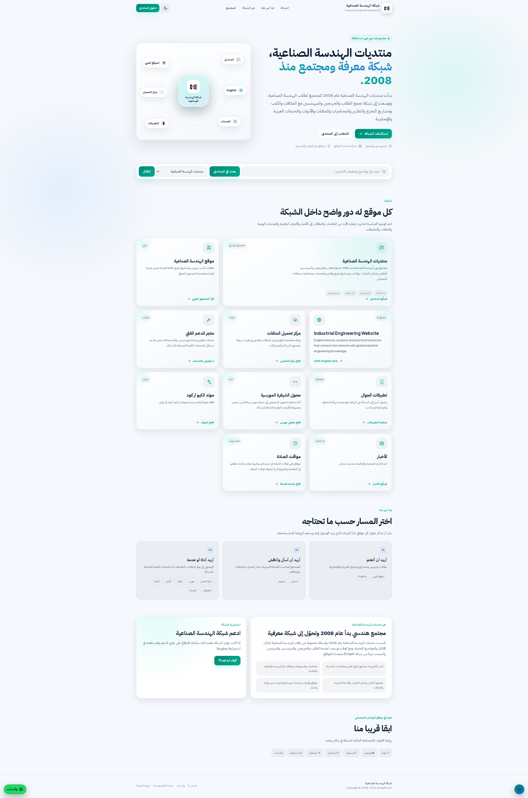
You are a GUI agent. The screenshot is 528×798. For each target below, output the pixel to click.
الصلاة (157, 581)
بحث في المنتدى (224, 171)
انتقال (147, 171)
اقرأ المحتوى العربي (203, 299)
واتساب (278, 753)
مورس (191, 581)
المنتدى (294, 581)
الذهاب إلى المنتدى (335, 133)
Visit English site (325, 361)
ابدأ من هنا (267, 8)
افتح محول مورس (290, 422)
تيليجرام (281, 581)
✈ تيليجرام (315, 753)
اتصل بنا (192, 785)
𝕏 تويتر (385, 753)
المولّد (180, 581)
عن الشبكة (248, 8)
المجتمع (231, 8)
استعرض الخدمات (203, 361)
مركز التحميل (205, 581)
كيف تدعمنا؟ (227, 660)
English (362, 576)
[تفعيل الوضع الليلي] (165, 8)
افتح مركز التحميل (290, 361)
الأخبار (168, 581)
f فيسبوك (351, 753)
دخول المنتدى (147, 8)
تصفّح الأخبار (379, 484)
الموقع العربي (378, 576)
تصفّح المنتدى (378, 299)
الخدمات (193, 590)
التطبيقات (207, 590)
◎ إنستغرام (296, 753)
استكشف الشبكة (376, 133)
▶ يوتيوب (369, 753)
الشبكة (284, 8)
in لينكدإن (333, 753)
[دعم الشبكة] (519, 789)
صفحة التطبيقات (377, 422)
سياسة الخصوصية (163, 785)
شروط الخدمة (143, 785)
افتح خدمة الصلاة (290, 484)
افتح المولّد (207, 422)
